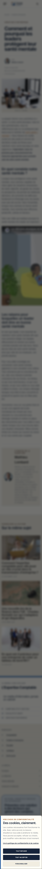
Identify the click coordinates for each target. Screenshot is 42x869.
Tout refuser (21, 851)
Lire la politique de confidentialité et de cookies (21, 843)
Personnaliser (21, 864)
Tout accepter (21, 857)
